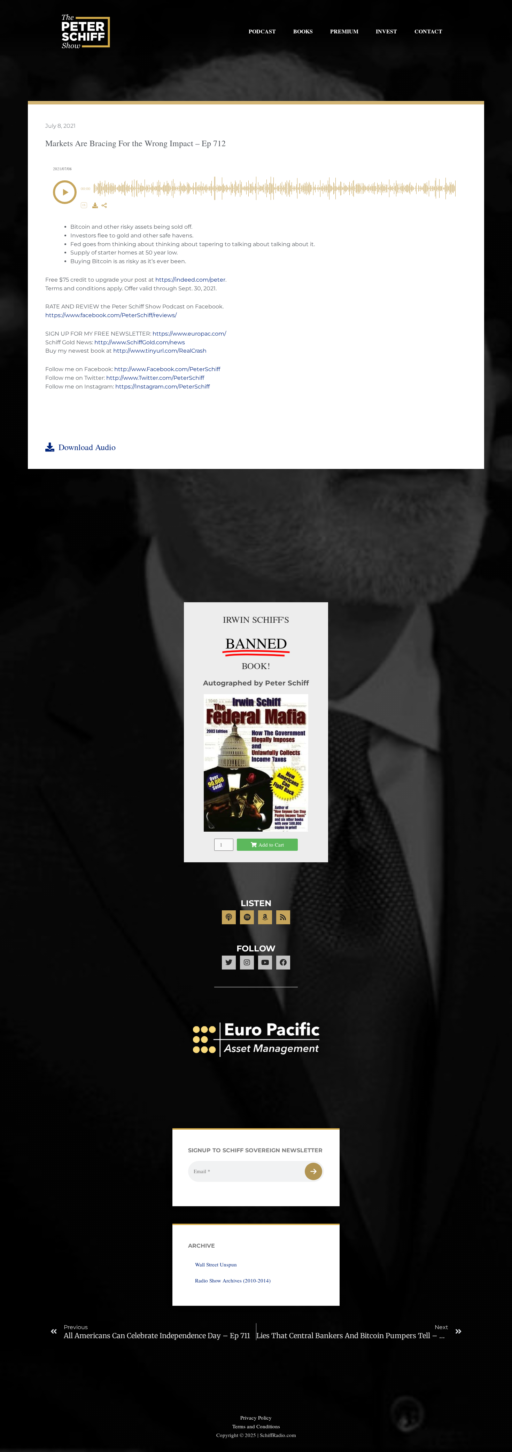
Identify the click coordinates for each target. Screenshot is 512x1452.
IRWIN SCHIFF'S (256, 619)
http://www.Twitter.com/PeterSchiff (155, 378)
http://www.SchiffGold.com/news (139, 342)
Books (303, 31)
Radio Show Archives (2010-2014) (233, 1280)
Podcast (262, 31)
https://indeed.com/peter (190, 279)
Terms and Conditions (256, 1426)
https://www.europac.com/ (189, 333)
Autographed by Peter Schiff (256, 683)
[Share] (104, 205)
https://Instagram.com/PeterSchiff (162, 386)
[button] (65, 192)
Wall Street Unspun (216, 1264)
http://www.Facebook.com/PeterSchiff (167, 369)
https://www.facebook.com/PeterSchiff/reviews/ (111, 315)
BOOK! (256, 666)
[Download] (95, 205)
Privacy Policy (256, 1417)
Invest (386, 31)
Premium (344, 31)
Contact (428, 31)
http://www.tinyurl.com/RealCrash (160, 350)
